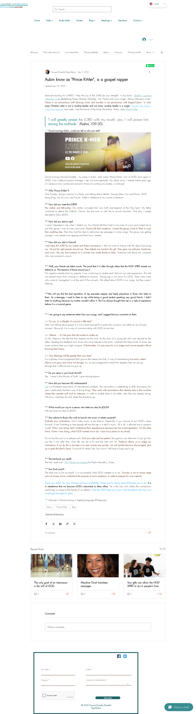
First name (45, 669)
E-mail (88, 669)
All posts (34, 52)
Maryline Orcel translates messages (94, 584)
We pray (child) (134, 52)
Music (49, 507)
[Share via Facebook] (46, 523)
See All (162, 548)
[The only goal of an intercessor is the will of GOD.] (51, 565)
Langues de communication (96, 680)
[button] (49, 20)
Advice (106, 52)
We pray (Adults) (91, 52)
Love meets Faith (71, 52)
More (148, 52)
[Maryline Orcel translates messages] (98, 565)
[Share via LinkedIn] (60, 523)
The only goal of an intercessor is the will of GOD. (50, 584)
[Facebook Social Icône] (119, 656)
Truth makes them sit (51, 52)
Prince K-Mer (62, 507)
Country (44, 680)
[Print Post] (74, 523)
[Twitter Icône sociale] (125, 656)
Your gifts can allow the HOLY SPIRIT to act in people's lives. (143, 584)
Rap (73, 507)
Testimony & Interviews (54, 514)
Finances (118, 52)
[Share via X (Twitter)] (53, 523)
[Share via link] (67, 523)
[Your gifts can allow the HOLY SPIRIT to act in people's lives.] (144, 565)
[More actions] (149, 72)
